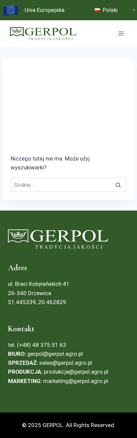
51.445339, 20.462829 (37, 302)
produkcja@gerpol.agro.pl (76, 371)
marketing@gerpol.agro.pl (75, 381)
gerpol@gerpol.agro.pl (45, 353)
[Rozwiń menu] (121, 34)
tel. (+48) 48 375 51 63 (37, 345)
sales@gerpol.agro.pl (65, 362)
